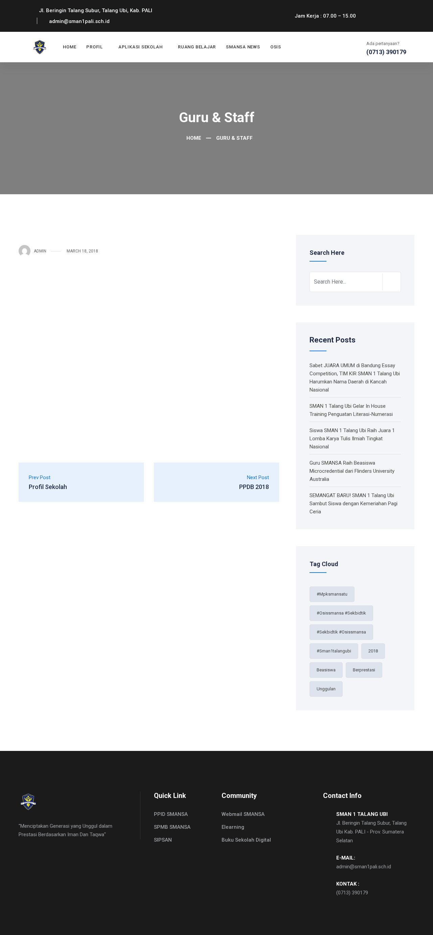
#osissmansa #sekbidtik (341, 613)
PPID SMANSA (171, 814)
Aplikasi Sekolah (140, 46)
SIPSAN (163, 840)
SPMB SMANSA (172, 827)
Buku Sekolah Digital (246, 840)
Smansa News (243, 46)
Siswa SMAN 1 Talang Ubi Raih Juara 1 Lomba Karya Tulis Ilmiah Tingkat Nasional (352, 438)
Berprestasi (364, 669)
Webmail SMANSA (243, 814)
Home (69, 46)
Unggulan (326, 688)
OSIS (275, 46)
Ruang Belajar (197, 46)
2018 (373, 650)
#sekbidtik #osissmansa (341, 632)
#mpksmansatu (332, 594)
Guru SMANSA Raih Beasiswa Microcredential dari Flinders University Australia (352, 471)
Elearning (233, 827)
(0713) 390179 (352, 893)
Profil (94, 46)
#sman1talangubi (334, 650)
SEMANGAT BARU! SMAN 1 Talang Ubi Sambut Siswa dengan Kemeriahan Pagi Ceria (353, 503)
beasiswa (326, 669)
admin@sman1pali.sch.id (363, 867)
